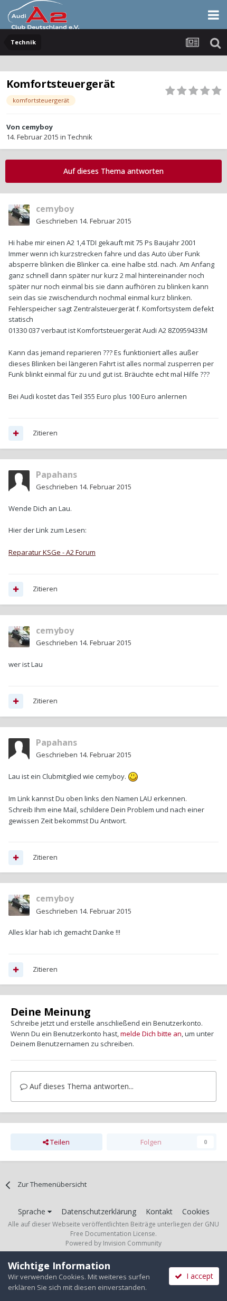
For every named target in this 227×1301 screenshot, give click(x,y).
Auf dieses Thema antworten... (80, 1086)
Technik (80, 137)
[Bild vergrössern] (133, 776)
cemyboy (37, 127)
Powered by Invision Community (113, 1243)
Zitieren (45, 433)
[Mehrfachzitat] (15, 433)
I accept (197, 1276)
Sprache (33, 1211)
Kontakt (159, 1211)
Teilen (59, 1142)
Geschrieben (83, 221)
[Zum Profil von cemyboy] (19, 215)
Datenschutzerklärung (98, 1211)
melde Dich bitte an (151, 1033)
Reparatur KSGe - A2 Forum (52, 552)
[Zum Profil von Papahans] (19, 480)
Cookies (196, 1211)
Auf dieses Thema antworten (113, 171)
